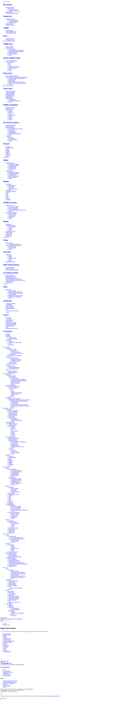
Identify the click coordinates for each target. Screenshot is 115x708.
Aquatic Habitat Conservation (15, 133)
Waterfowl (8, 198)
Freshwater (8, 146)
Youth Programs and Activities (15, 342)
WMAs (5, 240)
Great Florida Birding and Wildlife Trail (17, 210)
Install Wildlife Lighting (11, 125)
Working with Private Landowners (16, 128)
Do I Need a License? (13, 9)
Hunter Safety (11, 187)
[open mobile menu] (3, 620)
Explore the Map (12, 247)
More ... (6, 36)
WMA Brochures (12, 185)
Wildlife (6, 28)
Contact (6, 315)
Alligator (10, 111)
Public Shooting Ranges (11, 191)
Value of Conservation (10, 91)
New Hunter (8, 190)
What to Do (11, 217)
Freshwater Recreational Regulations (16, 51)
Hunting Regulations (13, 52)
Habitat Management (10, 127)
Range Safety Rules (10, 267)
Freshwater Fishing (10, 162)
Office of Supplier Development (10, 682)
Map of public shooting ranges (12, 269)
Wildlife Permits (9, 30)
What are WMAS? (12, 213)
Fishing (5, 160)
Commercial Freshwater (14, 21)
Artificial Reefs (9, 282)
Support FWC (9, 340)
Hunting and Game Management (15, 291)
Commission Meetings (10, 303)
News (7, 309)
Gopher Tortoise (12, 114)
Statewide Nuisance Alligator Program (17, 78)
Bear (10, 63)
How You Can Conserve (11, 122)
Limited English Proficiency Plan (10, 680)
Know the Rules (9, 47)
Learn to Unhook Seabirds (11, 60)
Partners (7, 311)
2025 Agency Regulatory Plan (53, 696)
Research (6, 143)
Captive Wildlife (12, 49)
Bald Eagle (11, 112)
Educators (11, 137)
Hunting (6, 181)
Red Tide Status (12, 80)
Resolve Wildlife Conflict (11, 58)
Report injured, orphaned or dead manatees (18, 83)
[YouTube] (5, 663)
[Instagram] (1, 663)
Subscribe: (21, 664)
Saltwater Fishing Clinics (14, 176)
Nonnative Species (10, 108)
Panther (10, 117)
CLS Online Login (12, 22)
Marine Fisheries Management (15, 296)
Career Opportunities (13, 338)
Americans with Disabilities (9, 683)
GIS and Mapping (9, 147)
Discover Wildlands (10, 275)
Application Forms (10, 38)
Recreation (7, 252)
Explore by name (12, 214)
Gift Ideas (11, 341)
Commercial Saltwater (13, 20)
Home (4, 623)
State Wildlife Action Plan (14, 100)
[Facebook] (2, 663)
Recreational (7, 4)
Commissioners (9, 304)
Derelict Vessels (9, 232)
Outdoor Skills (12, 138)
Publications (8, 154)
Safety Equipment (12, 226)
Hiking (10, 259)
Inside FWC (8, 289)
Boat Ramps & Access (10, 231)
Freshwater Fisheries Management (16, 293)
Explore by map (12, 216)
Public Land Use (9, 12)
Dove (7, 194)
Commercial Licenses (10, 19)
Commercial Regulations (14, 165)
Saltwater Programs (10, 94)
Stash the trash (9, 97)
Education (8, 136)
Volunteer (8, 334)
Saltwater (8, 152)
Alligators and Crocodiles (14, 66)
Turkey (7, 196)
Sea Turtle (11, 118)
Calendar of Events (10, 281)
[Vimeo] (6, 663)
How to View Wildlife (13, 207)
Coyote (10, 65)
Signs (7, 327)
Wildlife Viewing (9, 205)
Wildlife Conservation (10, 107)
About (7, 156)
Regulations (8, 184)
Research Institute (12, 290)
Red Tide (8, 151)
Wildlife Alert (8, 44)
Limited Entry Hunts (13, 188)
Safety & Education (10, 225)
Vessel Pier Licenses (10, 24)
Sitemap (5, 686)
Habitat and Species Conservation (16, 295)
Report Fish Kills (12, 79)
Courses (10, 228)
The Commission (6, 670)
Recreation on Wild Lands (11, 212)
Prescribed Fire (12, 131)
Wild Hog (8, 199)
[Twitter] (3, 663)
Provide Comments (13, 177)
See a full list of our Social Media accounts (10, 664)
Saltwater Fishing (9, 171)
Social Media (8, 317)
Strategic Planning (10, 307)
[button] (6, 1)
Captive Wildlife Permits (11, 32)
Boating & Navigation (10, 39)
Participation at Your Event (11, 328)
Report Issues (7, 73)
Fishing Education (12, 167)
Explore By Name (12, 246)
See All (10, 55)
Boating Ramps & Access (11, 277)
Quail (7, 197)
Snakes (10, 69)
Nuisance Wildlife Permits (11, 31)
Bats (9, 64)
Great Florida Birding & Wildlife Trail (14, 279)
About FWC (5, 646)
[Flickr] (7, 663)
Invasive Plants (12, 130)
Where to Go (8, 254)
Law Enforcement (12, 294)
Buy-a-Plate (11, 344)
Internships (8, 335)
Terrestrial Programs (10, 96)
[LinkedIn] (10, 663)
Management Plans (13, 132)
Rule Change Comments (11, 323)
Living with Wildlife (10, 61)
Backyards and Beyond (13, 208)
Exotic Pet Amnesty (10, 126)
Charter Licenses (9, 23)
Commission (7, 301)
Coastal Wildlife (12, 99)
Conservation (7, 88)
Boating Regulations (13, 53)
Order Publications (10, 326)
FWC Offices (9, 318)
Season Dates (11, 186)
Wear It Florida (9, 234)
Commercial (7, 16)
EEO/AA (5, 684)
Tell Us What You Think (11, 322)
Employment (8, 336)
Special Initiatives (9, 98)
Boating (6, 221)
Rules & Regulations (10, 308)
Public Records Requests (11, 324)
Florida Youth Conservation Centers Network (15, 280)
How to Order (11, 8)
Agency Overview (10, 305)
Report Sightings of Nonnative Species (17, 81)
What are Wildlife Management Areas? (14, 245)
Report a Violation (10, 46)
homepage (31, 631)
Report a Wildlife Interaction (12, 75)
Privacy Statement (7, 685)
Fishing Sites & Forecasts (11, 276)
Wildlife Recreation (10, 202)
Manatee (10, 115)
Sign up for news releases (14, 310)
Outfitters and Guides (10, 261)
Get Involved (7, 331)
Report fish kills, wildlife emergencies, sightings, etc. (17, 77)
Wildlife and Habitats (10, 105)
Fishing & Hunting (10, 7)
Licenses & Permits (7, 638)
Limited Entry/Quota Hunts (14, 10)
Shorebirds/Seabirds (13, 67)
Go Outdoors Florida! (10, 273)
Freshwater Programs (10, 93)
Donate (10, 343)
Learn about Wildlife (13, 139)
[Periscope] (8, 663)
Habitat (7, 148)
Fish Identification (12, 166)
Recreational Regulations (14, 164)
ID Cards (10, 227)
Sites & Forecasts (12, 168)
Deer (7, 193)
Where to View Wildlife (14, 206)
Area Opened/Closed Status (14, 244)
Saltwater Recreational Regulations (16, 50)
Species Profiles (9, 110)
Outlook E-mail (6, 675)
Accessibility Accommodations (12, 13)
